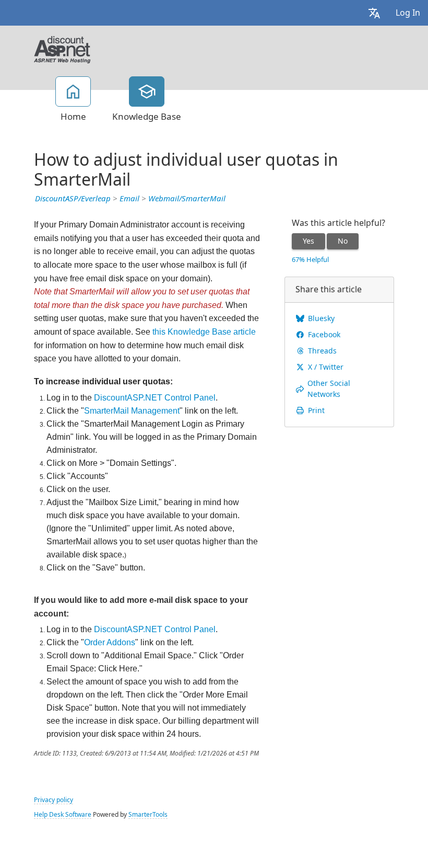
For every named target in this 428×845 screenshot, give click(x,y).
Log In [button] (408, 13)
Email (129, 198)
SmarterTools (148, 814)
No (343, 241)
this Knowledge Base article (204, 331)
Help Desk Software (62, 814)
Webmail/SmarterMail (186, 198)
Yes (308, 241)
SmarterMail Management (132, 410)
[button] (374, 13)
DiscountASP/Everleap (73, 198)
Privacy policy (53, 800)
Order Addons (109, 642)
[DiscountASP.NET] (62, 48)
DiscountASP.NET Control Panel (155, 397)
